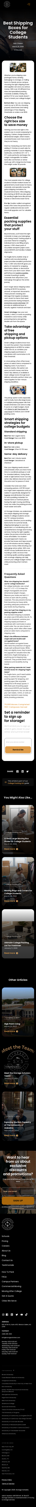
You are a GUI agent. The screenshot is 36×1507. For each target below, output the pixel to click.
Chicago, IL (6, 1453)
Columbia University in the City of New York (17, 1384)
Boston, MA (5, 1456)
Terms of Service (8, 1484)
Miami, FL (5, 1465)
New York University (8, 1401)
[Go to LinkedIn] (11, 1314)
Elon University (7, 1387)
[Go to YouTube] (21, 1314)
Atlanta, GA (6, 1462)
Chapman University (9, 1381)
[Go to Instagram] (3, 1314)
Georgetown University (10, 1394)
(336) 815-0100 (7, 1334)
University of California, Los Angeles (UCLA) (17, 1416)
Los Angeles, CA (7, 1450)
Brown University (7, 1375)
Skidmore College (8, 1403)
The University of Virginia (10, 1413)
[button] (29, 4)
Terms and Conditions (18, 1208)
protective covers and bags (14, 303)
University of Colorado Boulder (12, 1422)
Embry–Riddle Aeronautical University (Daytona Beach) (15, 1391)
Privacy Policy (7, 1480)
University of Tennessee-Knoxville (13, 1431)
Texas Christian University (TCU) (13, 1410)
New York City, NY (8, 1447)
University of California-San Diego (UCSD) (17, 1419)
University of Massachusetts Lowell (14, 1425)
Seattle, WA (6, 1468)
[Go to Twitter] (16, 1314)
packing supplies (22, 273)
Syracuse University (9, 1407)
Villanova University (9, 1434)
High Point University (9, 1398)
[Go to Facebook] (7, 1314)
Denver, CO (6, 1471)
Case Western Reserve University (13, 1377)
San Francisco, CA (8, 1474)
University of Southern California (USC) (15, 1428)
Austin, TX (5, 1459)
